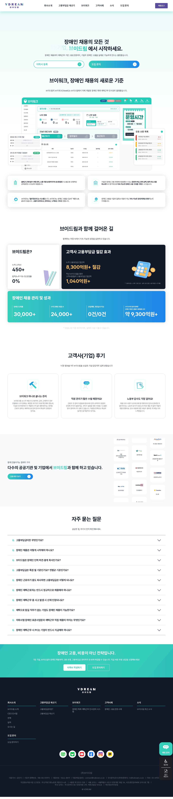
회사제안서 (166, 776)
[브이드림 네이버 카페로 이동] (72, 754)
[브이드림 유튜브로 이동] (81, 754)
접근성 (166, 765)
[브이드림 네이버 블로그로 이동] (63, 754)
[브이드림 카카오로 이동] (110, 754)
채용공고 (161, 6)
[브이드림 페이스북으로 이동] (91, 754)
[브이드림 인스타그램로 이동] (100, 754)
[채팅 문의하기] (165, 749)
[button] (86, 540)
